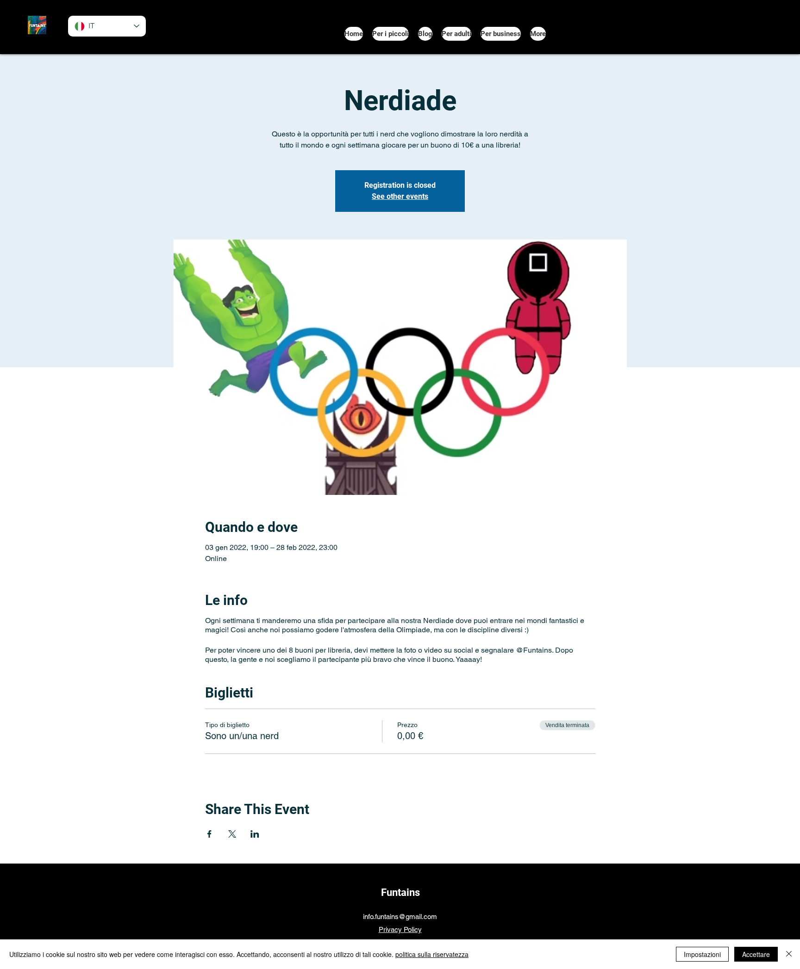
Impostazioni (702, 954)
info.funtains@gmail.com (400, 916)
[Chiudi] (788, 954)
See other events (400, 196)
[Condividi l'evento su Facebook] (209, 834)
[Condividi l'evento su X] (232, 834)
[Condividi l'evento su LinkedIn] (254, 834)
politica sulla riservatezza (432, 954)
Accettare (756, 954)
